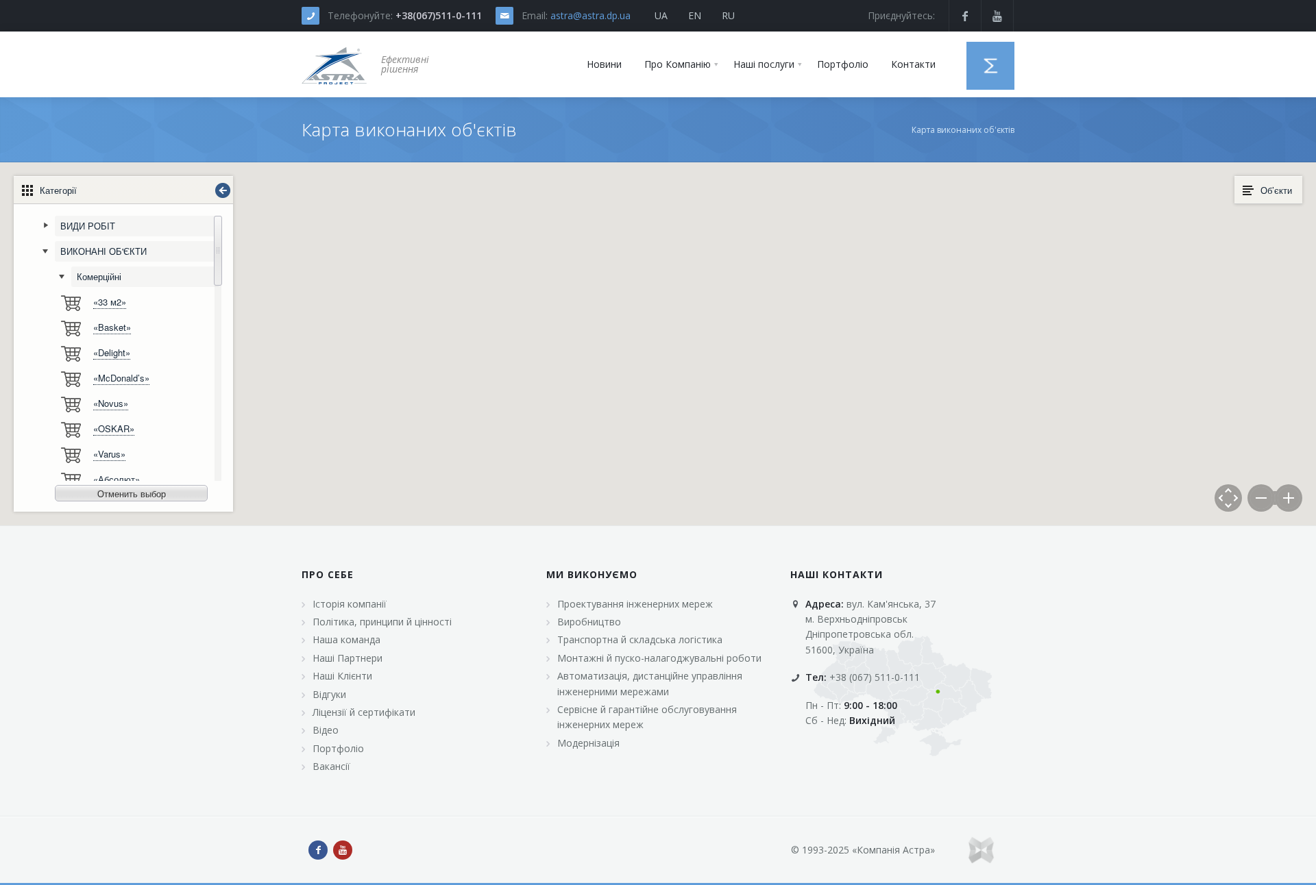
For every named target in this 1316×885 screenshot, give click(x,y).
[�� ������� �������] (334, 64)
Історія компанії (350, 603)
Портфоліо (338, 748)
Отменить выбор (131, 493)
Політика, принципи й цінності (382, 621)
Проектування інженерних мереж (635, 603)
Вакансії (331, 766)
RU (728, 15)
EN (694, 15)
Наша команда (346, 639)
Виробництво (589, 621)
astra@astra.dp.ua (590, 15)
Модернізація (588, 742)
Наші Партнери (347, 657)
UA (661, 15)
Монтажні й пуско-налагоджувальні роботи (659, 657)
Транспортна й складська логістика (639, 639)
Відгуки (329, 694)
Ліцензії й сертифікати (364, 712)
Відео (326, 729)
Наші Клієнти (342, 675)
